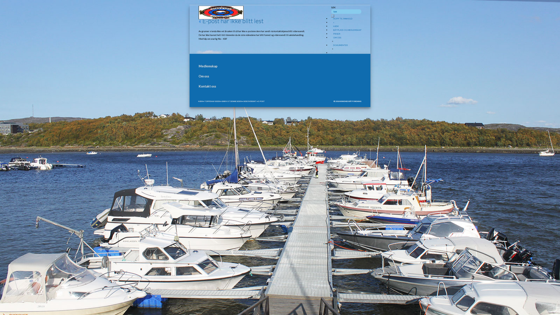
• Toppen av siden (211, 101)
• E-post (260, 101)
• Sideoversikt (249, 101)
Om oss (337, 37)
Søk (333, 7)
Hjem (335, 26)
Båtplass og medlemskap (347, 30)
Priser (336, 34)
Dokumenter (340, 45)
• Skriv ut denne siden (231, 101)
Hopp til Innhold (342, 18)
